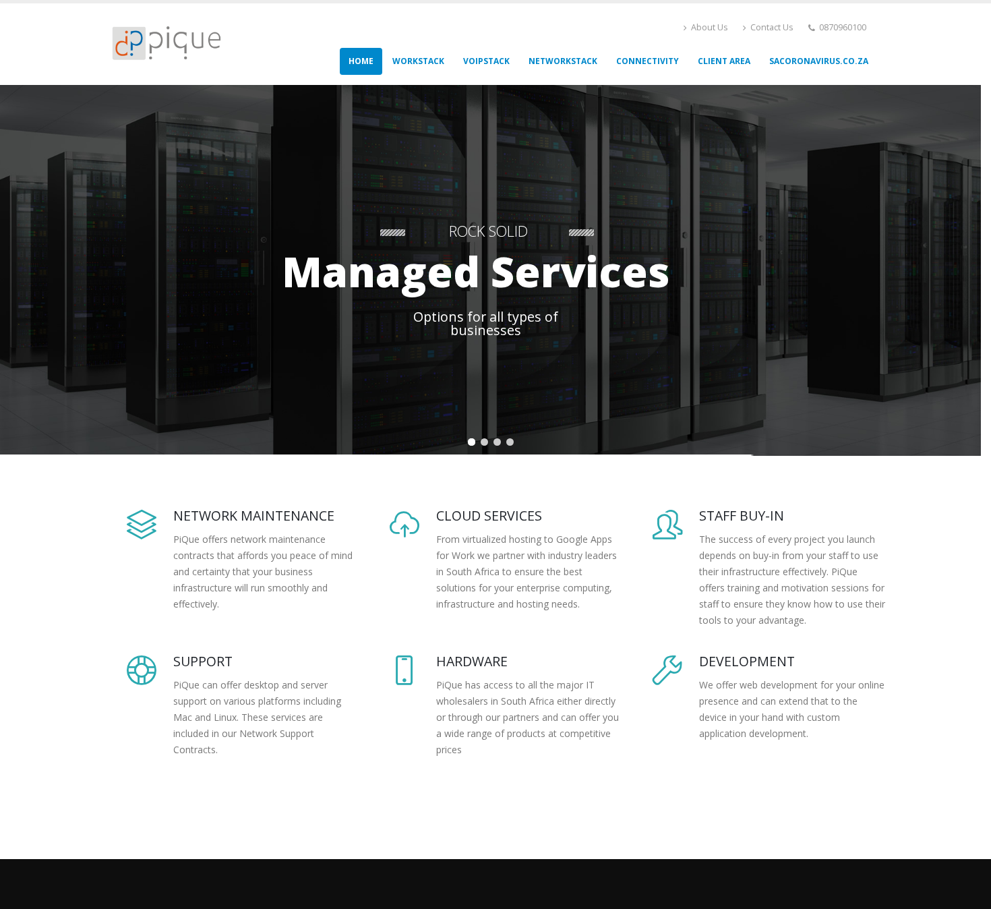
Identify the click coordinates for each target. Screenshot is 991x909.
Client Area (724, 61)
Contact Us (770, 27)
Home (361, 61)
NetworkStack (563, 61)
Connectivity (647, 61)
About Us (708, 27)
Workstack (418, 61)
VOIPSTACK (486, 61)
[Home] (172, 42)
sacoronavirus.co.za (818, 61)
